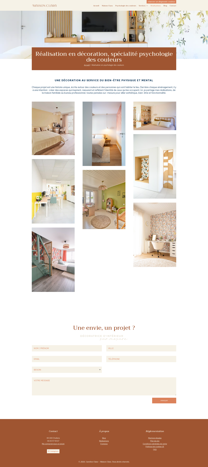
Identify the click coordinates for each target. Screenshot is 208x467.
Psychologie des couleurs (125, 5)
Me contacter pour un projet (53, 444)
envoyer (164, 400)
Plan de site (154, 441)
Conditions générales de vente (155, 444)
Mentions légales (155, 438)
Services (142, 5)
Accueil (96, 5)
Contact (173, 5)
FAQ (154, 449)
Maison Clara (107, 5)
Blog (165, 5)
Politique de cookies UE (155, 447)
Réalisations (156, 5)
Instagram (54, 451)
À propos (104, 444)
